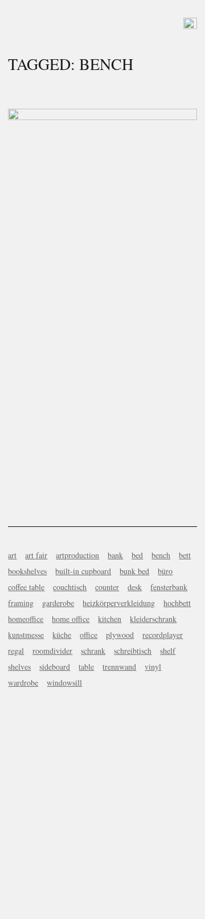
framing (21, 602)
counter (107, 587)
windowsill (64, 682)
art (12, 555)
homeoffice (25, 618)
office (88, 634)
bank (115, 555)
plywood (120, 634)
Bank (102, 290)
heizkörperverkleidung (119, 602)
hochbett (177, 602)
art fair (36, 555)
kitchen (109, 618)
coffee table (26, 587)
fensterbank (168, 587)
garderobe (58, 602)
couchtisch (70, 587)
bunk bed (134, 571)
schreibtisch (132, 650)
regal (16, 650)
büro (165, 571)
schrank (93, 650)
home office (70, 618)
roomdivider (52, 650)
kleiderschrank (153, 618)
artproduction (77, 555)
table (86, 666)
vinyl (153, 666)
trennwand (119, 666)
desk (135, 587)
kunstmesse (26, 634)
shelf (167, 650)
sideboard (54, 666)
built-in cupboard (83, 571)
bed (137, 555)
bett (185, 555)
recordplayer (162, 634)
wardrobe (23, 682)
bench (160, 555)
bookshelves (27, 571)
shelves (19, 666)
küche (61, 634)
